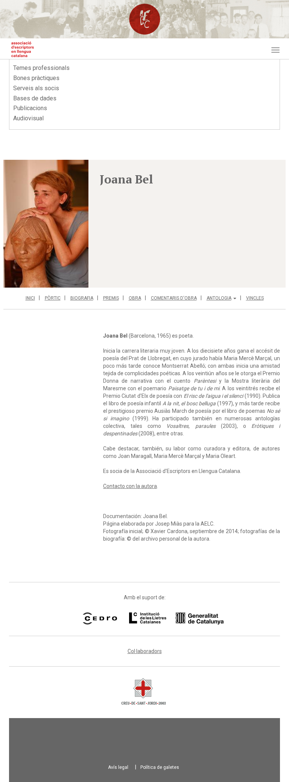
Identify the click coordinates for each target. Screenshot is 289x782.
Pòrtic (53, 298)
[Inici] (23, 49)
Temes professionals (41, 67)
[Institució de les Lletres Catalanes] (166, 618)
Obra (135, 298)
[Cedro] (100, 618)
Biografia (81, 298)
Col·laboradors (145, 651)
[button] (45, 224)
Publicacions (30, 108)
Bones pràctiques (36, 78)
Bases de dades (34, 98)
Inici (30, 298)
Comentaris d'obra (174, 298)
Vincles (255, 298)
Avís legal (118, 767)
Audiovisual (28, 118)
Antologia (219, 298)
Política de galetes (159, 767)
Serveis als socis (36, 88)
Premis (111, 298)
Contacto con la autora (130, 486)
